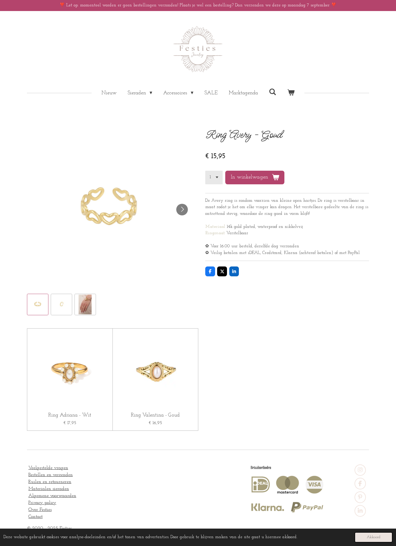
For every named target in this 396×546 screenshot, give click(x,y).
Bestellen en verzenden (50, 475)
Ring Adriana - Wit (69, 415)
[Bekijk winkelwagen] (291, 93)
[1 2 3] (214, 177)
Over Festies (40, 509)
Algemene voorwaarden (52, 495)
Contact (35, 516)
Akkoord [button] (373, 537)
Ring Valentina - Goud (155, 415)
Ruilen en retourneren (49, 482)
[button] (37, 304)
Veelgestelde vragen (48, 468)
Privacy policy (42, 502)
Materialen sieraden (48, 488)
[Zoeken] (272, 92)
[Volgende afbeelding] (182, 209)
